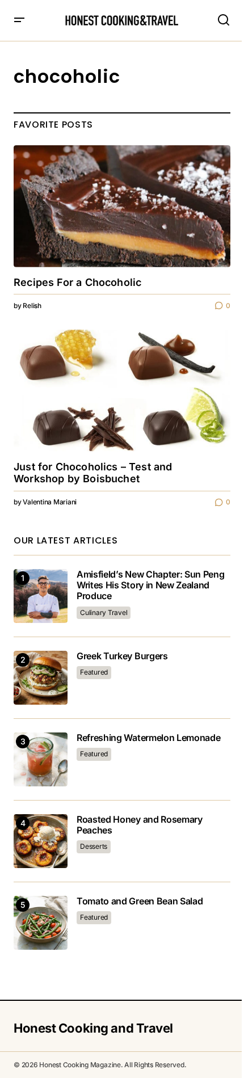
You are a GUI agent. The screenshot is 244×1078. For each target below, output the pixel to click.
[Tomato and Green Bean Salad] (41, 923)
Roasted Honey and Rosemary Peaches (140, 825)
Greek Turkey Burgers (122, 656)
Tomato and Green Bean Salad (140, 901)
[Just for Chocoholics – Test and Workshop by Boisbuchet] (122, 391)
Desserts (93, 846)
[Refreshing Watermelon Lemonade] (41, 759)
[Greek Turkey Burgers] (41, 678)
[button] (19, 20)
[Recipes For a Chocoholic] (122, 206)
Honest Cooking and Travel (93, 1028)
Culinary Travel (103, 612)
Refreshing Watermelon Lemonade (148, 737)
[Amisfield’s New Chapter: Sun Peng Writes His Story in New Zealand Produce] (41, 596)
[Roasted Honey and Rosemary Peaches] (41, 841)
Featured (94, 672)
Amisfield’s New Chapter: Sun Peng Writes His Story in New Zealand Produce (150, 585)
